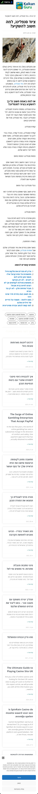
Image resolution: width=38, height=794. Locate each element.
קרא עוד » (30, 361)
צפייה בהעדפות (19, 789)
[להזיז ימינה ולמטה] (2, 2)
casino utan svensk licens (16, 314)
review (12, 319)
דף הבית (32, 16)
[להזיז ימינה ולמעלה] (2, 1)
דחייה (19, 783)
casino (31, 314)
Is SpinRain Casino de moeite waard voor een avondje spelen (19, 713)
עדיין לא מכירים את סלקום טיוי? (18, 271)
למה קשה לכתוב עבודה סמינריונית (17, 305)
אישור (19, 777)
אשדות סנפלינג (26, 250)
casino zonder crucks (26, 319)
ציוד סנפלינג (18, 83)
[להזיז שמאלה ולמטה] (1, 2)
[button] (3, 758)
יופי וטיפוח (23, 323)
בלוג (32, 323)
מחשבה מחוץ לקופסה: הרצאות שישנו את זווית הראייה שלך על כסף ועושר (19, 463)
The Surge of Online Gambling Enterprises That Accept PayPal (20, 418)
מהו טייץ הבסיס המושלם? (20, 637)
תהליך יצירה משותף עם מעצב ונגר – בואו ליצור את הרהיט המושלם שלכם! (19, 603)
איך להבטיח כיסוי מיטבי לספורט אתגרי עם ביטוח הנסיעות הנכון (21, 380)
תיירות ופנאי (12, 323)
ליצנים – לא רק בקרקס (21, 280)
